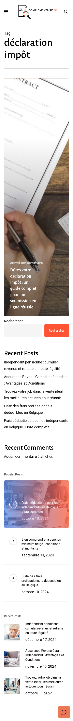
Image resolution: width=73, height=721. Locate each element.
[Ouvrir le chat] (64, 712)
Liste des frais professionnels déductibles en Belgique (28, 409)
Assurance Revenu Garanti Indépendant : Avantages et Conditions (36, 380)
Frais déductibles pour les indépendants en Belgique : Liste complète (36, 423)
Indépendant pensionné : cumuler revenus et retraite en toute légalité (32, 365)
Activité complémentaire (26, 262)
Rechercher (13, 321)
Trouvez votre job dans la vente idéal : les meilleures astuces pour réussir (34, 394)
